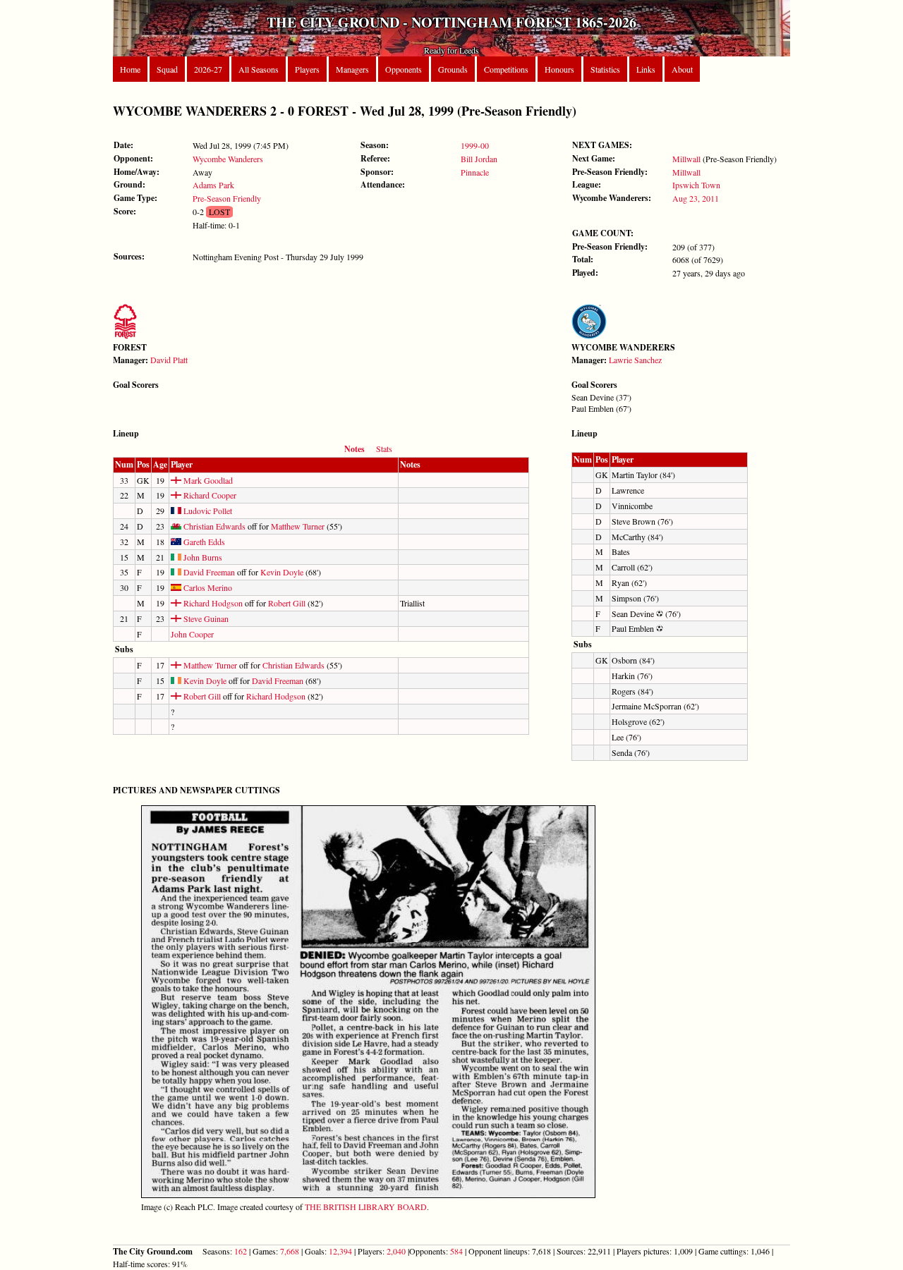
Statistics (605, 69)
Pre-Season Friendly (227, 198)
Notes (354, 449)
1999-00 (475, 145)
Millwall (686, 158)
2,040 (396, 1251)
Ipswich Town (696, 184)
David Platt (169, 359)
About (682, 69)
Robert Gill (286, 603)
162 (240, 1251)
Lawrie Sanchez (635, 359)
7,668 (289, 1251)
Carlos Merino (206, 587)
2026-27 (208, 69)
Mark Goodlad (207, 480)
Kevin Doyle (281, 572)
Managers (352, 69)
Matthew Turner (298, 526)
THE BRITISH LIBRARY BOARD (366, 1206)
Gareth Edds (203, 541)
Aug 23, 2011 (695, 198)
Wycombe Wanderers (228, 158)
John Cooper (192, 634)
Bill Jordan (479, 158)
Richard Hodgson (212, 603)
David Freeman (208, 572)
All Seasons (258, 69)
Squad (167, 69)
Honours (559, 69)
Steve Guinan (205, 618)
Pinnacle (475, 172)
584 (456, 1251)
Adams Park (213, 184)
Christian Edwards (213, 526)
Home (130, 69)
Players (307, 69)
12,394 (340, 1251)
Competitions (506, 69)
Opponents (403, 69)
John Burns (201, 557)
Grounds (453, 69)
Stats (384, 448)
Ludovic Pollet (206, 510)
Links (645, 69)
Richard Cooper (208, 495)
